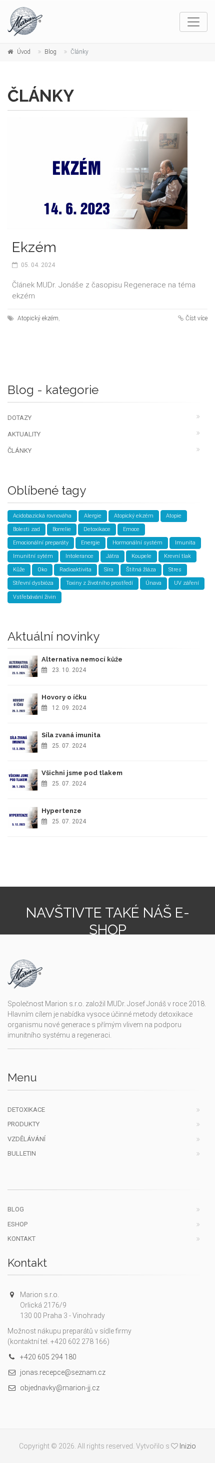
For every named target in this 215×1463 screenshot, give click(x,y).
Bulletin (22, 1153)
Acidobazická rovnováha (42, 516)
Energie (90, 542)
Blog (50, 51)
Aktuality (24, 434)
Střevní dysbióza (33, 583)
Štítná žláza (141, 569)
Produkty (24, 1124)
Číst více (197, 318)
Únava (154, 583)
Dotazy (20, 417)
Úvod (23, 51)
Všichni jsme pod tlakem (82, 773)
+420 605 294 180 (48, 1357)
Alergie (93, 516)
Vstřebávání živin (34, 597)
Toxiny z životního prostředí (99, 583)
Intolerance (80, 556)
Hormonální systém (137, 542)
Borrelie (61, 529)
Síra (109, 569)
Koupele (142, 556)
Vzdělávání (27, 1139)
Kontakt (22, 1238)
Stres (175, 569)
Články (20, 450)
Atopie (174, 516)
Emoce (131, 529)
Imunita (185, 542)
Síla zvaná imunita (71, 735)
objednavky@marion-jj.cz (60, 1388)
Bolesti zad (26, 529)
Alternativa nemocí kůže (82, 659)
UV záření (186, 583)
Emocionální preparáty (40, 542)
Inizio (188, 1446)
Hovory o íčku (64, 697)
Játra (112, 556)
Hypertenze (62, 810)
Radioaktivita (76, 569)
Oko (42, 569)
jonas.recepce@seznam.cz (63, 1372)
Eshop (18, 1224)
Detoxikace (97, 529)
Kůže (19, 569)
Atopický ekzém (38, 318)
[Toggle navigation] (194, 22)
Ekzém (34, 247)
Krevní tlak (177, 556)
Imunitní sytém (33, 556)
